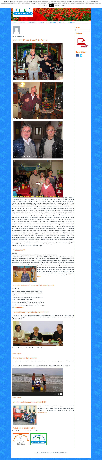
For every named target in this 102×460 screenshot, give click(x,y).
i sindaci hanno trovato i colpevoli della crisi (31, 312)
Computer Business (53, 458)
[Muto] (58, 394)
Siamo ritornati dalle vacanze (25, 358)
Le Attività (32, 22)
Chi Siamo (22, 22)
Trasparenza (52, 22)
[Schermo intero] (61, 394)
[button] (37, 381)
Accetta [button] (51, 5)
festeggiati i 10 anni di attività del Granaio (30, 40)
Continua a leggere (19, 307)
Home (14, 22)
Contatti (61, 22)
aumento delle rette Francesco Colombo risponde (33, 285)
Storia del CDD (19, 250)
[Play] (14, 394)
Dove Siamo (71, 22)
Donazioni (41, 22)
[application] (37, 382)
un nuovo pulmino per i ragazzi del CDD (29, 402)
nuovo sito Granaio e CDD (24, 428)
